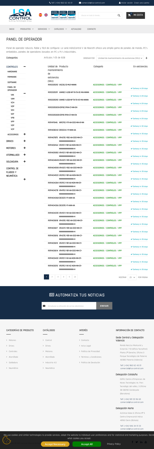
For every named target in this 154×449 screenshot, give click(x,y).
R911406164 (53, 145)
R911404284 (53, 182)
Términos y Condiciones (91, 357)
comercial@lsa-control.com (93, 3)
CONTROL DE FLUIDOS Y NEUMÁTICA (12, 172)
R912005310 (53, 99)
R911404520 (53, 175)
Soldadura (13, 362)
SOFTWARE (12, 82)
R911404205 (53, 213)
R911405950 (53, 152)
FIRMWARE (12, 77)
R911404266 (53, 205)
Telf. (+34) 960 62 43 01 (61, 3)
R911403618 (53, 220)
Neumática (13, 368)
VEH (12, 110)
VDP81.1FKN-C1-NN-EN (68, 115)
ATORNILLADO (12, 155)
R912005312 (53, 84)
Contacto (85, 340)
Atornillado (13, 357)
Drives (11, 345)
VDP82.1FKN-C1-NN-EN (68, 107)
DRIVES (9, 141)
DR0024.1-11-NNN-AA (67, 130)
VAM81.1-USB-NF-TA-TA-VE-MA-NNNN (74, 99)
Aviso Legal (86, 345)
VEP (12, 114)
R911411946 (53, 122)
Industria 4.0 (51, 362)
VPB (12, 117)
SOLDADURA (12, 161)
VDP (12, 106)
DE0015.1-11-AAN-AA (67, 205)
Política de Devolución (90, 362)
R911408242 (53, 130)
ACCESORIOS (98, 84)
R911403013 (53, 265)
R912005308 (53, 115)
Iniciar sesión (127, 3)
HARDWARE (12, 71)
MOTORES (11, 148)
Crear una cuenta (141, 3)
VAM (12, 98)
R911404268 (53, 198)
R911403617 (53, 228)
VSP (12, 125)
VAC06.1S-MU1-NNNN (67, 84)
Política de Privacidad (90, 351)
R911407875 (53, 137)
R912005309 (53, 107)
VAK (12, 95)
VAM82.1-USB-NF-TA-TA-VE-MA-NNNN (74, 92)
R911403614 (53, 250)
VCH (12, 102)
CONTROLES (111, 84)
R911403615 (53, 243)
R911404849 (53, 160)
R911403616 (53, 235)
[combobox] (100, 15)
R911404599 (53, 167)
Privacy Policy (114, 444)
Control (48, 340)
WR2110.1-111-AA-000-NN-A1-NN (71, 122)
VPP (120, 84)
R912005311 (53, 92)
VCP (12, 129)
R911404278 (53, 190)
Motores (12, 340)
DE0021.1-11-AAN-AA (67, 198)
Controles (12, 351)
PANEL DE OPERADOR (12, 89)
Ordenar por (89, 58)
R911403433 (53, 258)
